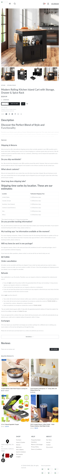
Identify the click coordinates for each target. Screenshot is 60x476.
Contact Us (21, 311)
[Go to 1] (8, 74)
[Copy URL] (21, 114)
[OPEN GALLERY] (30, 37)
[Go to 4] (50, 74)
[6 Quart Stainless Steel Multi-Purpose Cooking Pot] (15, 372)
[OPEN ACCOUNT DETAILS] (48, 3)
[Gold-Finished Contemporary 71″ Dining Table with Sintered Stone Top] (44, 372)
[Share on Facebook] (9, 114)
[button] (30, 337)
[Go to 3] (36, 74)
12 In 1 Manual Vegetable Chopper (10, 424)
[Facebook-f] (3, 456)
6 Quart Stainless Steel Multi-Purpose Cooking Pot (14, 388)
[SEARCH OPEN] (15, 3)
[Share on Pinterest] (15, 114)
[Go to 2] (22, 74)
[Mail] (18, 114)
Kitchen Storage (11, 85)
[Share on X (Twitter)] (6, 114)
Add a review (54, 349)
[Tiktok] (12, 456)
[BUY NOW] (23, 103)
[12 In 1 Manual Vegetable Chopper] (15, 408)
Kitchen (3, 85)
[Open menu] (10, 3)
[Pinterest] (3, 460)
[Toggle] (4, 140)
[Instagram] (7, 456)
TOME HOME (51, 301)
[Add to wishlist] (27, 103)
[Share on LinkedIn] (12, 114)
